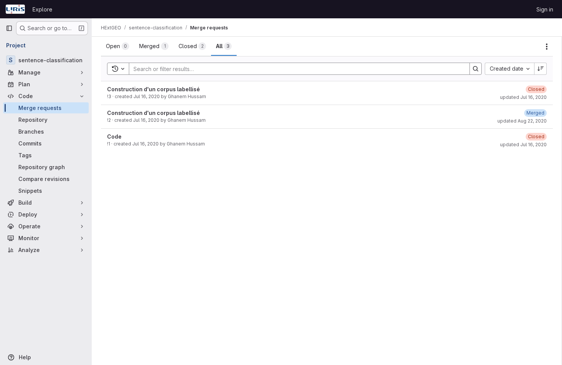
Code (114, 136)
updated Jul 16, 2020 (523, 97)
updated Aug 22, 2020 (522, 121)
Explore (42, 9)
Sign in (544, 9)
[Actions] (547, 46)
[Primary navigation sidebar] (9, 28)
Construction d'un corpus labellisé (153, 89)
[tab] (117, 46)
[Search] (475, 69)
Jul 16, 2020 (146, 96)
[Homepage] (15, 9)
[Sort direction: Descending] (540, 69)
